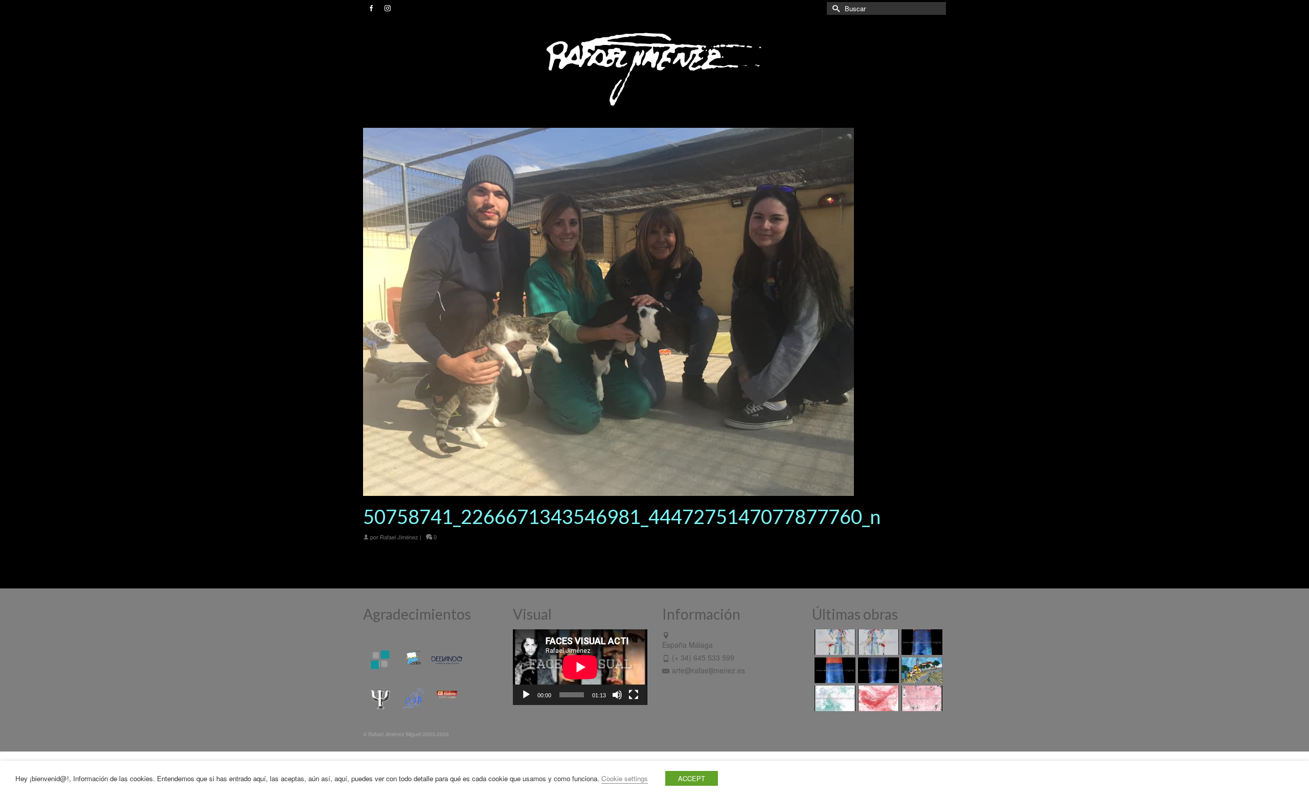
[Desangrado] (877, 698)
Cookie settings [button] (624, 778)
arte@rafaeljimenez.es (708, 670)
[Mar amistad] (877, 670)
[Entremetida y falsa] (920, 698)
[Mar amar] (833, 670)
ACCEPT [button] (691, 778)
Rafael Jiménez (399, 537)
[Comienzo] (920, 670)
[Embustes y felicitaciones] (833, 698)
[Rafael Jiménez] (654, 68)
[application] (580, 667)
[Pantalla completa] (633, 695)
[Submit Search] (834, 8)
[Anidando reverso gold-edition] (833, 642)
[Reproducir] (526, 695)
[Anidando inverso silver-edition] (877, 642)
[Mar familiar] (920, 642)
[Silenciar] (617, 695)
